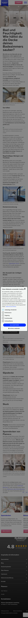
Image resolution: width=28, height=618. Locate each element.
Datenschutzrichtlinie (11, 306)
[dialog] (14, 309)
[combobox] (24, 289)
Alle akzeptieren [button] (14, 325)
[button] (14, 328)
